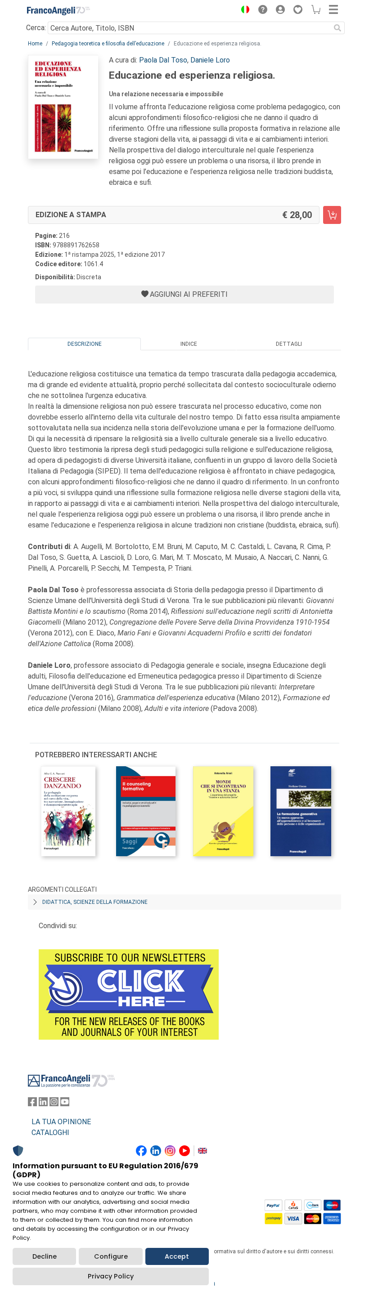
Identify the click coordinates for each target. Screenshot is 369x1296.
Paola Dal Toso (163, 60)
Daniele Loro (210, 60)
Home (35, 43)
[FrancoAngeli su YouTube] (64, 1103)
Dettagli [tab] (289, 344)
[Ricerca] (337, 28)
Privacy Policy (111, 1276)
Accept (177, 1256)
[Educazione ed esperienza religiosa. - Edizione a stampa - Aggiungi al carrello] (332, 215)
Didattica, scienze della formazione (95, 902)
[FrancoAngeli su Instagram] (54, 1103)
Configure (111, 1256)
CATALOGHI (50, 1132)
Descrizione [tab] (85, 344)
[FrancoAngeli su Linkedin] (43, 1103)
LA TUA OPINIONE (61, 1121)
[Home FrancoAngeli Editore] (58, 11)
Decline (44, 1256)
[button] (243, 11)
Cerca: (36, 27)
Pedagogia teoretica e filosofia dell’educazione (108, 43)
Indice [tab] (188, 344)
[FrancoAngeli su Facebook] (32, 1103)
